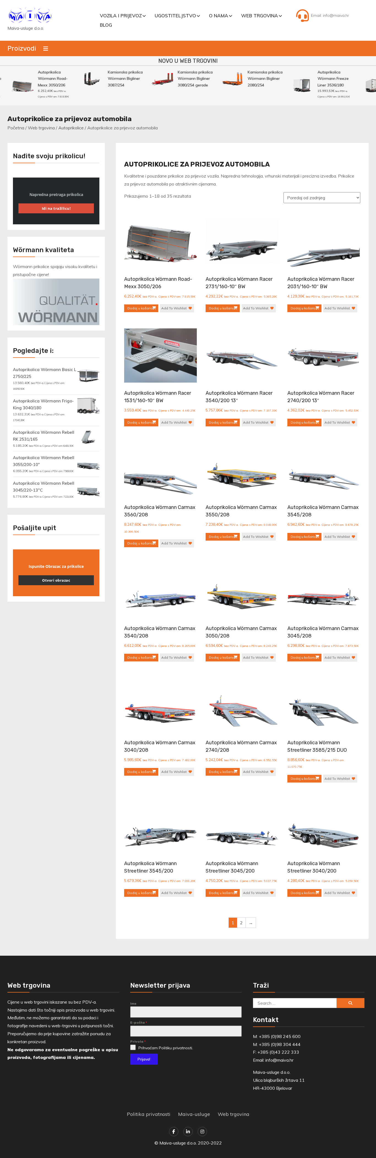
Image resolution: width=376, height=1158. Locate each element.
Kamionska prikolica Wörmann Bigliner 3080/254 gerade (187, 79)
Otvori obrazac (56, 580)
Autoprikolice (71, 127)
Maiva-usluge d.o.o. (25, 28)
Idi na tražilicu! (56, 208)
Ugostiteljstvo (175, 15)
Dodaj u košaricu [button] (140, 308)
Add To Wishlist (174, 308)
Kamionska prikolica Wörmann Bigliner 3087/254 (117, 79)
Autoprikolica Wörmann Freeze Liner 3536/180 (325, 79)
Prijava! (144, 1059)
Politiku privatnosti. (176, 1047)
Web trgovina (259, 15)
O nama (218, 15)
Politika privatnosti (148, 1114)
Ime (133, 1003)
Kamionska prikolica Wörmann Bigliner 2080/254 (257, 79)
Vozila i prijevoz (121, 15)
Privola (138, 1041)
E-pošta (138, 1022)
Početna (15, 127)
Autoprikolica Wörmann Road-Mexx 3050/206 (45, 79)
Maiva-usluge (194, 1114)
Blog (106, 25)
